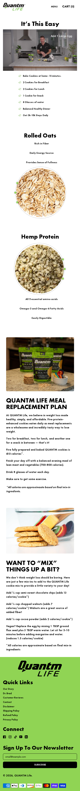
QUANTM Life (23, 775)
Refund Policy (10, 715)
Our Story (8, 688)
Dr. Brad (7, 693)
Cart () (68, 7)
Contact (7, 702)
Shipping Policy (11, 710)
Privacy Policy (10, 719)
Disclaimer (8, 706)
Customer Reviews (13, 697)
